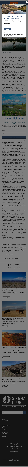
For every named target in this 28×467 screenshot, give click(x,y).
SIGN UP (7, 29)
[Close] (27, 1)
